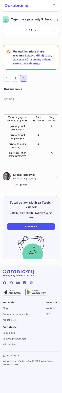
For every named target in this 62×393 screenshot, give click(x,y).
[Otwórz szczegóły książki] (57, 19)
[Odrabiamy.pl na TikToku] (11, 283)
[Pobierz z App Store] (12, 292)
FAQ (48, 314)
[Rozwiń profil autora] (56, 176)
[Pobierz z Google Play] (36, 292)
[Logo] (16, 5)
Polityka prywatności (14, 338)
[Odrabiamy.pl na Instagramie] (24, 283)
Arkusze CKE (10, 319)
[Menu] (54, 5)
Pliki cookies (10, 344)
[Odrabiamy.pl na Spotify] (31, 283)
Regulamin (9, 332)
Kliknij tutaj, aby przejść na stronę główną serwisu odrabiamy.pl (32, 59)
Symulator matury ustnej (17, 314)
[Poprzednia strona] (7, 30)
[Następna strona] (55, 30)
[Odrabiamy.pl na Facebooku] (5, 283)
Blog (5, 308)
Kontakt (50, 308)
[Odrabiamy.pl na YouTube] (18, 283)
